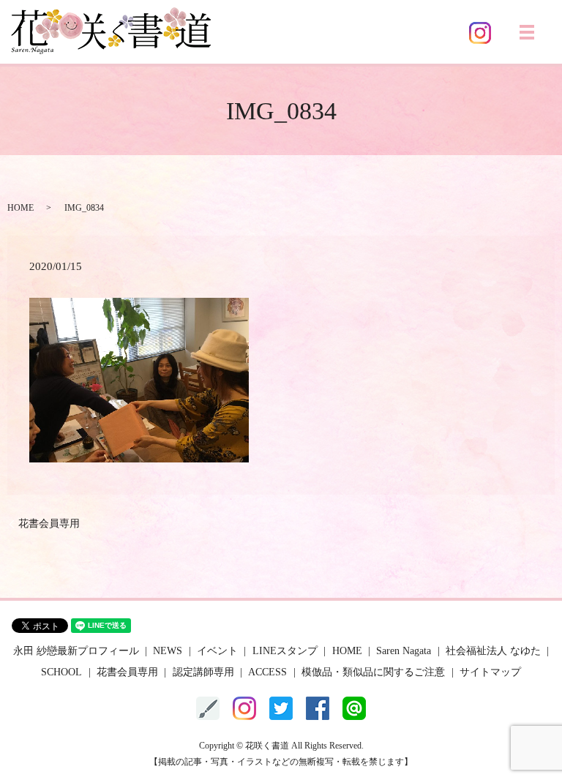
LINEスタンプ (285, 650)
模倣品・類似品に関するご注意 (373, 672)
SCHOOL (61, 672)
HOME (20, 208)
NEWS (167, 650)
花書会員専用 (49, 523)
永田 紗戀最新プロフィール (76, 650)
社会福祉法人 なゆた (493, 650)
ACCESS (267, 672)
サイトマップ (490, 672)
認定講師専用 (203, 672)
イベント (217, 650)
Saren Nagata (403, 650)
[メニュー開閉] (527, 32)
